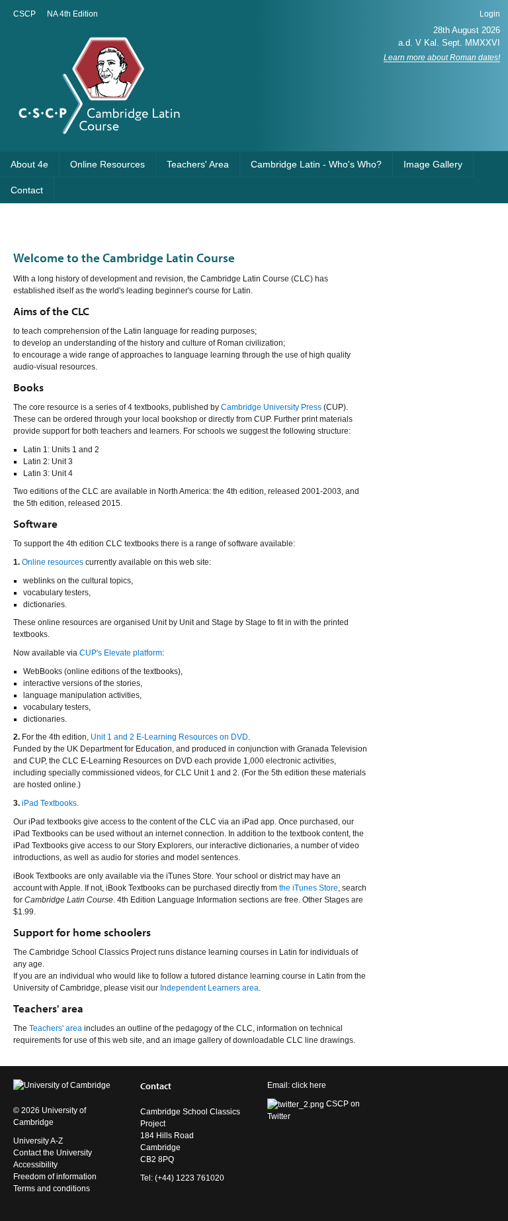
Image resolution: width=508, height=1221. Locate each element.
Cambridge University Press (271, 407)
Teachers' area (55, 1028)
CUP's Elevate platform (120, 653)
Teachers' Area (198, 164)
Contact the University (52, 1152)
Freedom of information (55, 1176)
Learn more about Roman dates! (442, 57)
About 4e (29, 164)
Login (490, 14)
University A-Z (38, 1141)
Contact (27, 190)
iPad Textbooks (49, 803)
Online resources (52, 562)
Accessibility (35, 1164)
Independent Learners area (209, 988)
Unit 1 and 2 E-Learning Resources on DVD (169, 737)
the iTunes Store (308, 888)
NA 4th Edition (72, 14)
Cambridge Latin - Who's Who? (316, 164)
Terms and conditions (51, 1188)
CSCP (24, 14)
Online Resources (107, 164)
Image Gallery (432, 164)
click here (309, 1085)
